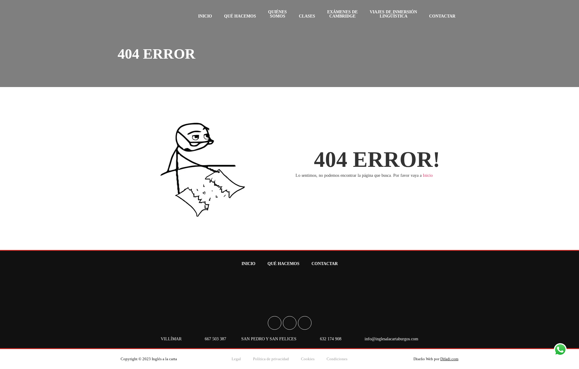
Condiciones (337, 359)
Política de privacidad (271, 359)
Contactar (442, 16)
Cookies (308, 359)
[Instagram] (289, 323)
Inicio (205, 16)
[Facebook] (274, 323)
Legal (236, 359)
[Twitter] (305, 323)
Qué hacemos (240, 16)
